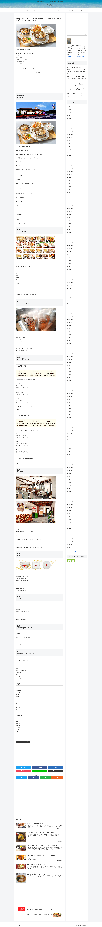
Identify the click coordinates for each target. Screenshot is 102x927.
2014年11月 (70, 541)
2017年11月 (70, 430)
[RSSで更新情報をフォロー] (57, 777)
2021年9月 (69, 288)
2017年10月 (70, 433)
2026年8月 (69, 106)
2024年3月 (69, 195)
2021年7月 (69, 294)
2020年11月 (70, 319)
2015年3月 (69, 528)
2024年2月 (69, 199)
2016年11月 (70, 467)
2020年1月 (69, 350)
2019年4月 (69, 377)
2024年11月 (70, 171)
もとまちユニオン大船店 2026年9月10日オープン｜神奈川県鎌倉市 (77, 89)
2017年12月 (70, 427)
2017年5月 (69, 448)
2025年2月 (69, 162)
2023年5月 (69, 226)
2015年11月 (70, 504)
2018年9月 (69, 399)
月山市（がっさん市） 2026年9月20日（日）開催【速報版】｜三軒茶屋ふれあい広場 (76, 78)
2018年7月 (69, 405)
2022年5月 (69, 263)
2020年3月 (69, 343)
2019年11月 (70, 356)
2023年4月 (69, 229)
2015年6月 (69, 519)
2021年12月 (70, 279)
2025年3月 (69, 158)
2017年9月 (69, 436)
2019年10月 (70, 359)
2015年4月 (69, 525)
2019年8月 (69, 365)
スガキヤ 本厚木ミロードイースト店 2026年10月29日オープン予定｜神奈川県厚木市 (76, 95)
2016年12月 (70, 464)
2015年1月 (69, 535)
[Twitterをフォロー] (21, 777)
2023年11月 (70, 208)
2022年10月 (70, 248)
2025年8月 (69, 143)
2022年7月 (69, 257)
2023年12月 (70, 205)
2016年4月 (69, 488)
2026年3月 (69, 121)
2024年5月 (69, 189)
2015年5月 (69, 522)
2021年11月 (70, 282)
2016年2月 (69, 495)
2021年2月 (69, 310)
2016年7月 (69, 479)
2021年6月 (69, 297)
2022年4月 (69, 266)
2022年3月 (69, 269)
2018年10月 (70, 396)
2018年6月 (69, 408)
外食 (26, 742)
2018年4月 (69, 414)
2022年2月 (69, 272)
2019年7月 (69, 368)
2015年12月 (70, 501)
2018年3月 (69, 417)
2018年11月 (70, 393)
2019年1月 (69, 387)
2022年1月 (69, 276)
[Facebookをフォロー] (33, 777)
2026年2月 (69, 125)
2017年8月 (69, 439)
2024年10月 (70, 174)
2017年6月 (69, 445)
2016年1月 (69, 498)
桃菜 (29, 742)
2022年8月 (69, 254)
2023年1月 (69, 239)
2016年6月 (69, 482)
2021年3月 (69, 306)
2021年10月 (70, 285)
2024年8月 (69, 180)
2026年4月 (69, 118)
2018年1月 (69, 424)
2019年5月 (69, 374)
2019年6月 (69, 371)
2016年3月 (69, 491)
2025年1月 (69, 165)
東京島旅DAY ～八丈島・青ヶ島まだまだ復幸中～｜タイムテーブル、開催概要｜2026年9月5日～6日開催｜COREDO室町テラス (76, 70)
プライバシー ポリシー (72, 551)
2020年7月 (69, 331)
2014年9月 (69, 547)
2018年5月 (69, 411)
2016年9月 (69, 473)
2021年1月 (69, 313)
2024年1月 (69, 202)
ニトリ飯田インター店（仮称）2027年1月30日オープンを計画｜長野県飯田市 (76, 84)
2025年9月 (69, 140)
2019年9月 (69, 362)
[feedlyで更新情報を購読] (45, 777)
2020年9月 (69, 325)
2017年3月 (69, 454)
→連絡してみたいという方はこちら (75, 56)
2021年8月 (69, 291)
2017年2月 (69, 457)
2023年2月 (69, 236)
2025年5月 (69, 152)
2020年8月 (69, 328)
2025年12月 (70, 131)
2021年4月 (69, 303)
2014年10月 (70, 544)
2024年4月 (69, 192)
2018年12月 (70, 390)
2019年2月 (69, 383)
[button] (86, 34)
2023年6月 (69, 223)
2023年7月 (69, 220)
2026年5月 (69, 115)
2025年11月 (70, 134)
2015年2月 (69, 531)
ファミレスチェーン (20, 742)
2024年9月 (69, 177)
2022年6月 (69, 260)
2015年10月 (70, 507)
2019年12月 (70, 353)
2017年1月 (69, 461)
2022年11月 (70, 245)
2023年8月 (69, 217)
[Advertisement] (39, 82)
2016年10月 (70, 470)
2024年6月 (69, 186)
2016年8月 (69, 476)
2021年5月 (69, 300)
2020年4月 (69, 340)
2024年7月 (69, 183)
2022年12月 (70, 242)
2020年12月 (70, 316)
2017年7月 (69, 442)
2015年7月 (69, 516)
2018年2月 (69, 420)
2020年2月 (69, 347)
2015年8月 (69, 513)
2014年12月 (70, 538)
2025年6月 (69, 149)
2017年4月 (69, 451)
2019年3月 (69, 380)
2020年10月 (70, 322)
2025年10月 (70, 137)
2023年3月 (69, 232)
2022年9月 (69, 251)
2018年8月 (69, 402)
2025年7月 (69, 146)
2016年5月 (69, 485)
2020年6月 (69, 334)
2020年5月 (69, 337)
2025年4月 (69, 155)
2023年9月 (69, 214)
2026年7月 (69, 109)
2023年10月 (70, 211)
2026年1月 (69, 128)
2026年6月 (69, 112)
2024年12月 (70, 168)
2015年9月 (69, 510)
